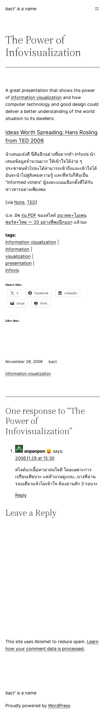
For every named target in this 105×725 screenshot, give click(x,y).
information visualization (36, 97)
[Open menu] (97, 9)
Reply (21, 495)
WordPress (59, 705)
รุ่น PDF (28, 215)
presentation (18, 263)
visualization (18, 256)
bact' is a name (21, 8)
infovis (12, 270)
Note (19, 202)
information (17, 249)
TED (31, 202)
